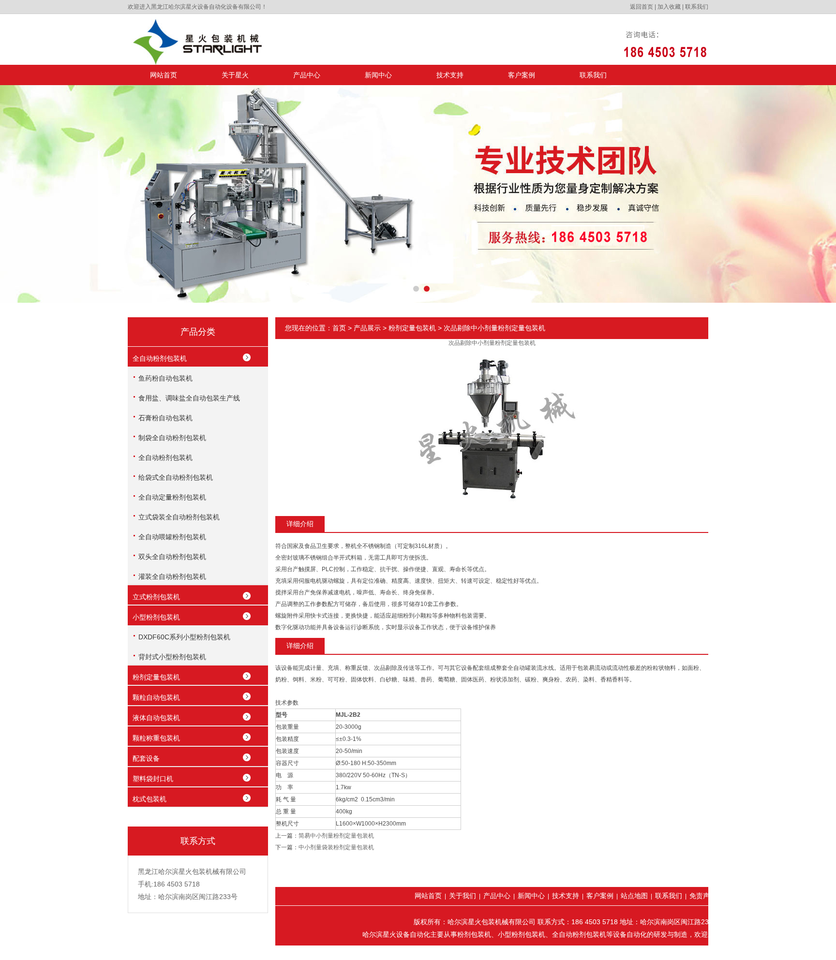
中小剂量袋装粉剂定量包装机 (336, 847)
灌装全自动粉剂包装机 (172, 576)
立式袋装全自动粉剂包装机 (179, 517)
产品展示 (367, 328)
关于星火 (235, 75)
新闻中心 (378, 75)
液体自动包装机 (156, 718)
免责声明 (703, 896)
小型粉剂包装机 (156, 617)
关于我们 (462, 896)
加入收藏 (669, 6)
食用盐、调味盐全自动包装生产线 (189, 398)
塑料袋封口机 (153, 779)
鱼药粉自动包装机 (165, 378)
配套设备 (146, 758)
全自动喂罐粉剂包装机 (172, 537)
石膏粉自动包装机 (165, 418)
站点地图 (634, 896)
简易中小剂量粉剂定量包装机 (336, 835)
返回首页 (641, 6)
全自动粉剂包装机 (160, 358)
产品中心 (306, 75)
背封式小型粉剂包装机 (172, 657)
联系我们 (696, 6)
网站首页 (163, 75)
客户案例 (521, 75)
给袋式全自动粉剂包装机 (175, 477)
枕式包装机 (149, 799)
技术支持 (449, 75)
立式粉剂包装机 (156, 597)
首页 (339, 328)
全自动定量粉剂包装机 (172, 497)
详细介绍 (300, 524)
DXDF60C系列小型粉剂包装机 (184, 637)
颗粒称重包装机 (156, 738)
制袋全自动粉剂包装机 (172, 438)
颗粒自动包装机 (156, 697)
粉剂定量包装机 (156, 677)
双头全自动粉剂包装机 (172, 557)
